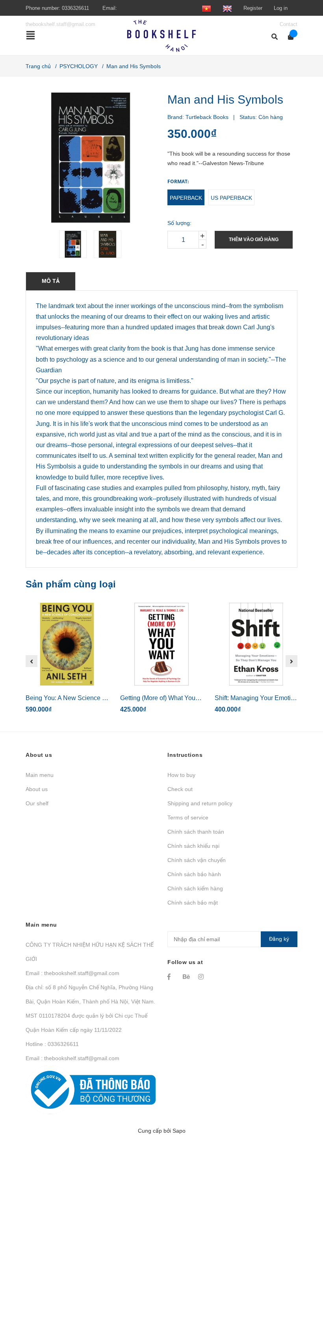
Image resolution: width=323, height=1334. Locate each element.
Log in (281, 8)
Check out (180, 789)
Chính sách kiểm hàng (195, 888)
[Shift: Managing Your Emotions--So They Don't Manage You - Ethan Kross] (256, 644)
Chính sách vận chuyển (196, 860)
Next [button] (291, 661)
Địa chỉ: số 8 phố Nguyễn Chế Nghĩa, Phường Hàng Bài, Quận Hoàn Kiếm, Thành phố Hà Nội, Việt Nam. (90, 994)
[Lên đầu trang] (301, 1295)
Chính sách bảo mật (192, 902)
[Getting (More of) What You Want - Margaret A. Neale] (161, 644)
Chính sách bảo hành (194, 874)
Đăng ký (279, 939)
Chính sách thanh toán (195, 832)
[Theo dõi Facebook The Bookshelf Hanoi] (171, 976)
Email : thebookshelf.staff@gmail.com (72, 973)
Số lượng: (179, 223)
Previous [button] (31, 661)
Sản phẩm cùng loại (71, 584)
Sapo (179, 1131)
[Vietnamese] (206, 8)
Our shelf (37, 803)
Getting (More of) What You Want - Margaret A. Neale (193, 698)
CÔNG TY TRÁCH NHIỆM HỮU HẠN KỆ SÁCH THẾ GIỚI (90, 952)
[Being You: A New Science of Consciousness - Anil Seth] (67, 644)
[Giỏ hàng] (288, 36)
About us (37, 789)
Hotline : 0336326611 (52, 1044)
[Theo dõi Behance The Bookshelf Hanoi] (187, 976)
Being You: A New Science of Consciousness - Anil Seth (104, 698)
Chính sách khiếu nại (193, 846)
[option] (73, 244)
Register (252, 8)
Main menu (40, 775)
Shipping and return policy (199, 803)
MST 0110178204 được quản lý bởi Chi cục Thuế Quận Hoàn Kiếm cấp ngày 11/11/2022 (86, 1023)
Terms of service (187, 817)
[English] (227, 8)
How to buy (181, 775)
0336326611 (75, 8)
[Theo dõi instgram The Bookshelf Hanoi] (202, 976)
